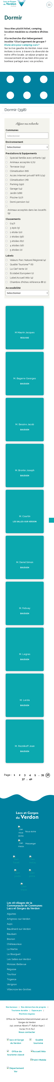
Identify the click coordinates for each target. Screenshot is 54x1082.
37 (23, 779)
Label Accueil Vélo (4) (21, 277)
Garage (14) (16, 188)
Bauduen (11, 934)
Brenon (11, 939)
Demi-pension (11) (19, 202)
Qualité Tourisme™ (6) (21, 264)
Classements (13, 219)
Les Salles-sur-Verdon (19, 959)
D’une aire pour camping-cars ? (21, 45)
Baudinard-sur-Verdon (19, 929)
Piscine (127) (16, 197)
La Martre (12, 949)
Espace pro (37, 1010)
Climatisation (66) (19, 171)
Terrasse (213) (17, 166)
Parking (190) (17, 184)
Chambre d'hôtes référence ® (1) (28, 282)
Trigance (11, 979)
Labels (9, 255)
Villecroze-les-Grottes (19, 989)
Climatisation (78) (19, 180)
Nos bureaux (11, 1007)
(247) (12, 223)
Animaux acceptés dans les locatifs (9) (27, 212)
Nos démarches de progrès (33, 1007)
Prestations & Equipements (21, 153)
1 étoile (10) (16, 232)
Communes (12, 130)
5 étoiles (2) (16, 250)
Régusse (11, 969)
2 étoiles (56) (17, 236)
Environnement (14, 142)
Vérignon (12, 984)
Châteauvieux (14, 944)
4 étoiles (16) (17, 245)
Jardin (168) (16, 193)
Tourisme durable (19, 1010)
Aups (9, 924)
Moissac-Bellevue (16, 964)
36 (47, 774)
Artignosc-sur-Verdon (18, 919)
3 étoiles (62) (17, 241)
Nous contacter (27, 1032)
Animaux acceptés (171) (22, 162)
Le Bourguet (13, 954)
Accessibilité (13, 288)
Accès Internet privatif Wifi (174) (27, 175)
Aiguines (11, 914)
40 (30, 779)
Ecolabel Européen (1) (22, 273)
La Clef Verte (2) (18, 269)
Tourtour (11, 974)
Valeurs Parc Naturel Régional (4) (28, 260)
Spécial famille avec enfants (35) (27, 157)
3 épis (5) (15, 227)
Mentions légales (27, 1014)
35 (42, 774)
